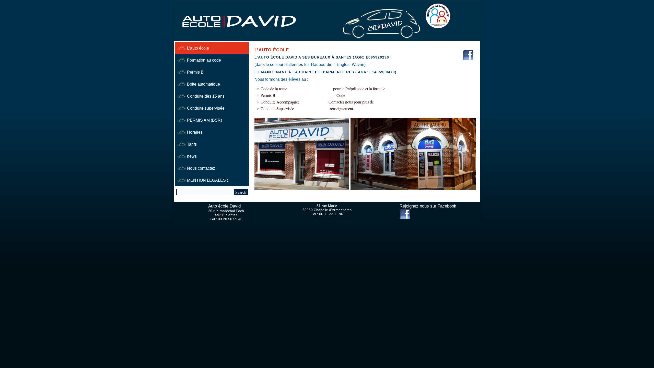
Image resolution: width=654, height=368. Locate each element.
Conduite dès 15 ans (206, 96)
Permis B (195, 72)
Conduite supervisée (206, 108)
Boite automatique (203, 84)
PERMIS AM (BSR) (204, 120)
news (192, 156)
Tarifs (192, 144)
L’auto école (198, 48)
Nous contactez (201, 168)
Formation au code (204, 60)
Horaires (195, 132)
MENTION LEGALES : (207, 180)
